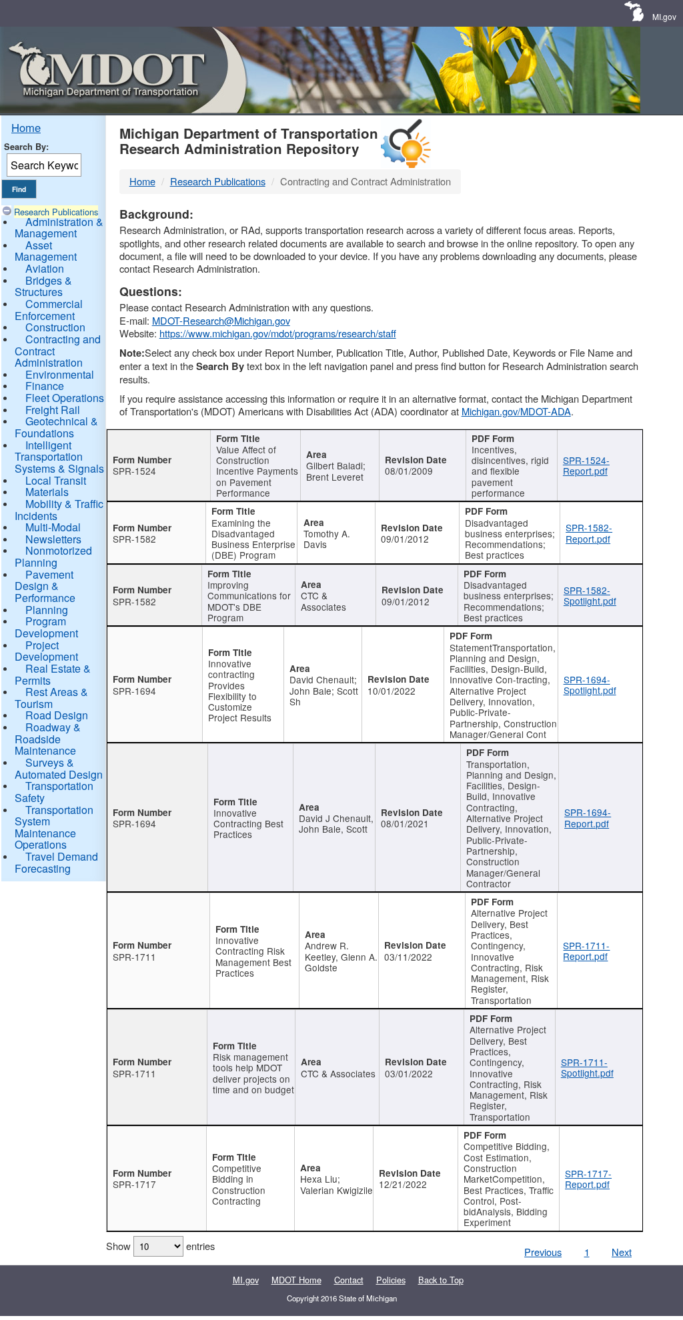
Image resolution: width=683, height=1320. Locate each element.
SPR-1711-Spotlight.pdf (587, 1067)
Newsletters (53, 539)
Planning (46, 609)
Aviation (44, 268)
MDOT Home (296, 1279)
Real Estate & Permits (53, 674)
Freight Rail (52, 409)
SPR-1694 (134, 690)
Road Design (56, 715)
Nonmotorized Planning (53, 556)
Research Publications (56, 211)
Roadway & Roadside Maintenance (48, 738)
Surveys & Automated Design (59, 768)
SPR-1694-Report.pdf (587, 817)
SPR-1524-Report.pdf (586, 465)
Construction (55, 327)
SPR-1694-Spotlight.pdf (590, 685)
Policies (391, 1279)
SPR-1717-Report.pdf (588, 1179)
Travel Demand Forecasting (56, 862)
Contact (349, 1279)
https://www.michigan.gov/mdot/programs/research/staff (277, 333)
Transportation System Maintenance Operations (54, 827)
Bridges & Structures (43, 286)
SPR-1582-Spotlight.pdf (590, 595)
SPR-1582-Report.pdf (589, 533)
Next (622, 1252)
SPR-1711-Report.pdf (586, 951)
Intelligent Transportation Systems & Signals (59, 456)
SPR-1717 (134, 1184)
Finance (44, 385)
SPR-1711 (134, 956)
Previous (543, 1252)
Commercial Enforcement (49, 309)
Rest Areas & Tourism (51, 697)
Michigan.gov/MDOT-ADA (516, 411)
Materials (47, 491)
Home (26, 127)
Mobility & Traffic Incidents (59, 509)
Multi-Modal (53, 527)
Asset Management (46, 251)
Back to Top (441, 1279)
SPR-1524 (134, 470)
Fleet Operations (64, 397)
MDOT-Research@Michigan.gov (221, 320)
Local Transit (55, 480)
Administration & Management (59, 227)
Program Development (46, 627)
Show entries (160, 1246)
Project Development (46, 651)
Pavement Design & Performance (45, 586)
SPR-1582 (134, 538)
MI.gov (664, 16)
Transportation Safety (54, 791)
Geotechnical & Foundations (56, 427)
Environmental (59, 374)
